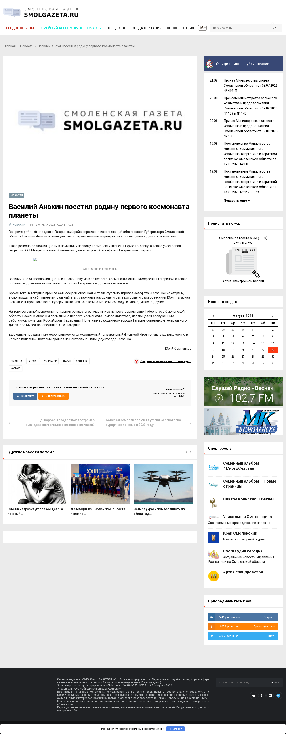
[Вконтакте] (253, 695)
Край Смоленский (240, 533)
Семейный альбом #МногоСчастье (71, 28)
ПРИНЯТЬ (176, 728)
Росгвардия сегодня (243, 551)
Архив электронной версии (243, 281)
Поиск (275, 682)
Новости (26, 46)
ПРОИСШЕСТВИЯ (180, 28)
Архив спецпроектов (243, 572)
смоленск (17, 361)
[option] (37, 492)
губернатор (50, 361)
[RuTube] (270, 695)
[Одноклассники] (262, 695)
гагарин (66, 361)
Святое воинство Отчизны (248, 499)
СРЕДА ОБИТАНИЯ (147, 28)
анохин (33, 361)
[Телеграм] (278, 695)
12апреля (82, 361)
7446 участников (246, 617)
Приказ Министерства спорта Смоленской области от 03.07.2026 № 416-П (251, 85)
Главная (9, 46)
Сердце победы (20, 28)
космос (15, 368)
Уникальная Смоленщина (247, 516)
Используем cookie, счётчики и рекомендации (132, 728)
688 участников (246, 636)
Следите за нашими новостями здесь (165, 361)
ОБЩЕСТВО (117, 28)
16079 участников (246, 626)
